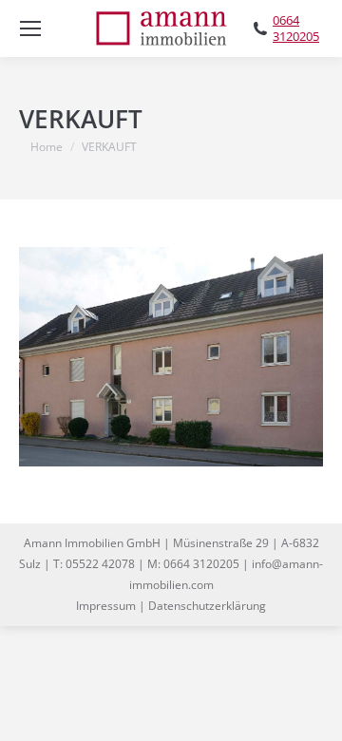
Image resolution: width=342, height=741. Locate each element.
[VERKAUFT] (171, 356)
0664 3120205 (296, 28)
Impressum (106, 606)
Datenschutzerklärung (207, 606)
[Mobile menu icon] (30, 28)
